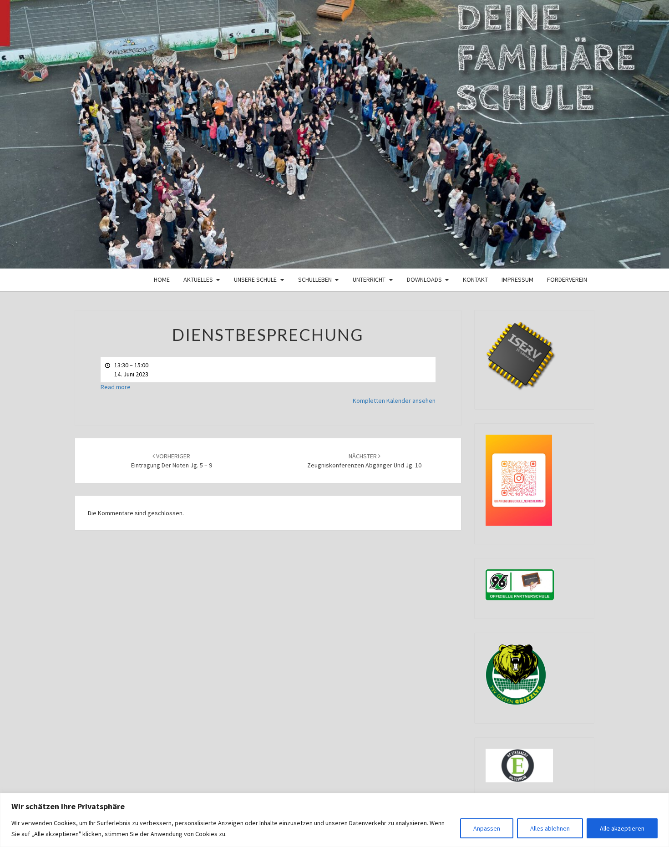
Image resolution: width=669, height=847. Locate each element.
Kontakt (475, 279)
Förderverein (567, 279)
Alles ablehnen (550, 828)
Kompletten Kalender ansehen (394, 400)
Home (162, 279)
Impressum (517, 279)
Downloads (424, 279)
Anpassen (486, 828)
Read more (116, 387)
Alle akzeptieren (622, 828)
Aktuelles (198, 279)
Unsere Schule (255, 279)
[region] (334, 820)
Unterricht (369, 279)
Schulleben (315, 279)
